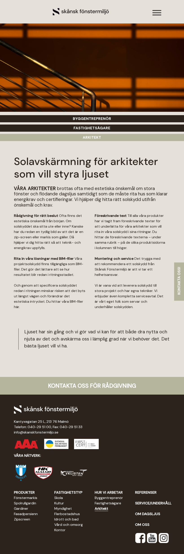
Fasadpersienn (26, 514)
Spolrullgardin (25, 503)
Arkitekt (101, 508)
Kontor (60, 530)
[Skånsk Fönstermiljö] (81, 11)
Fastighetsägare (108, 503)
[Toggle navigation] (157, 15)
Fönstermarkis (25, 497)
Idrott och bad (66, 519)
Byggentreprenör (109, 497)
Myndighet (63, 508)
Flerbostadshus (67, 514)
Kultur (59, 503)
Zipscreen (22, 519)
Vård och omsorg (68, 524)
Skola (58, 497)
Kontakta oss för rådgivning (92, 385)
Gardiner (21, 508)
